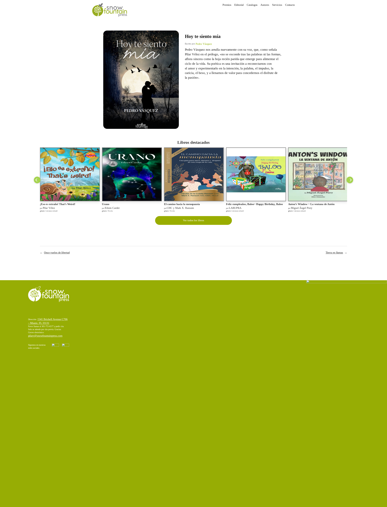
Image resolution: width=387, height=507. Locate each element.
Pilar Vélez (49, 207)
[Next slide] (349, 180)
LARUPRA (235, 207)
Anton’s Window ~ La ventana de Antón (311, 204)
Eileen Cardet (112, 207)
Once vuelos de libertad (57, 252)
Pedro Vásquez (204, 43)
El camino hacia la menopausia (182, 204)
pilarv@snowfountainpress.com (45, 335)
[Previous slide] (37, 180)
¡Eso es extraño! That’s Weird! (57, 204)
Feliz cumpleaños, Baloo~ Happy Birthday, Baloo (254, 204)
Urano (105, 204)
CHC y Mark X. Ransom (180, 207)
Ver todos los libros (193, 220)
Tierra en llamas (334, 252)
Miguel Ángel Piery (301, 207)
